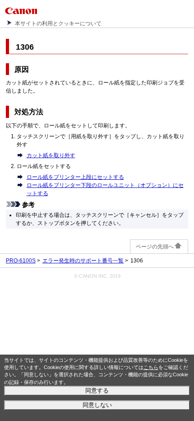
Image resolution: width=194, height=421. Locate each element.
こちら (150, 367)
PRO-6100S (21, 260)
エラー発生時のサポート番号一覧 (83, 260)
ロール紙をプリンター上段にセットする (75, 177)
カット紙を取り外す (51, 155)
